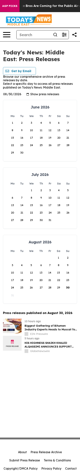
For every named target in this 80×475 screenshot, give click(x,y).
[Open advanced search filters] (64, 34)
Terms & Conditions (57, 460)
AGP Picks (9, 6)
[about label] (26, 334)
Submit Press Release (24, 460)
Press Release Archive (46, 452)
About (22, 452)
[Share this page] (74, 34)
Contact (71, 468)
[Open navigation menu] (6, 34)
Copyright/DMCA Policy (21, 468)
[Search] (55, 34)
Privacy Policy (51, 468)
